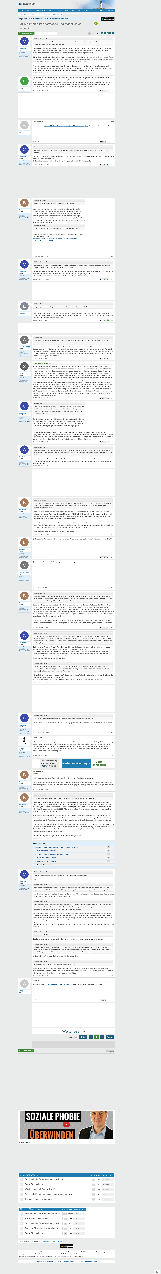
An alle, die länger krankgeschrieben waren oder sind (48, 1193)
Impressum (50, 1261)
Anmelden (110, 10)
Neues (29, 10)
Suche (51, 10)
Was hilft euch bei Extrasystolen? (40, 1189)
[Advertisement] (73, 483)
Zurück (83, 1037)
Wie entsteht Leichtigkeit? (36, 1218)
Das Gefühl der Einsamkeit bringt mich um (44, 1179)
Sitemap (95, 1261)
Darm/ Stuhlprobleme (34, 1184)
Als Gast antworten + (26, 33)
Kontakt (38, 1261)
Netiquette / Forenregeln (85, 1261)
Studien (86, 10)
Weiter (109, 1037)
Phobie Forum (36, 1241)
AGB (76, 1261)
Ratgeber (59, 10)
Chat (66, 10)
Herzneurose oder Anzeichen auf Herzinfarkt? (45, 1213)
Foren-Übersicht (24, 1241)
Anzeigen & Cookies (68, 1261)
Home (22, 10)
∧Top (157, 1271)
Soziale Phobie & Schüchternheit (52, 1241)
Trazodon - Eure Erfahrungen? (38, 1198)
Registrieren (99, 10)
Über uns (43, 1261)
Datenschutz (58, 1261)
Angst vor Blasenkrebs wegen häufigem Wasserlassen (49, 1228)
